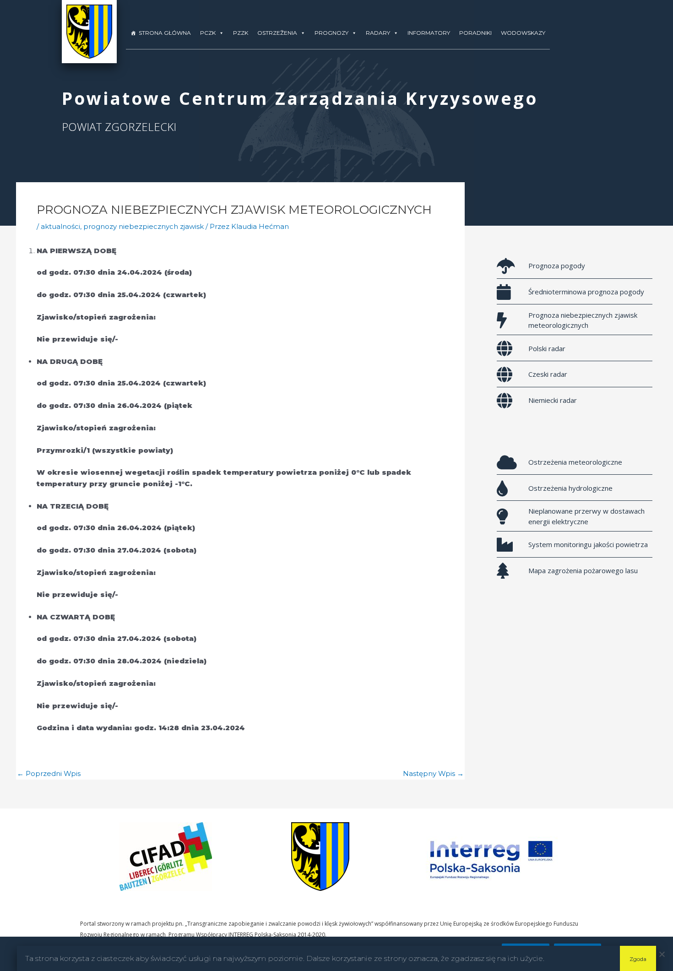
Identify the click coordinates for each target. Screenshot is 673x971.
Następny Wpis (433, 773)
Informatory (428, 32)
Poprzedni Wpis (49, 773)
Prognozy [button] (331, 32)
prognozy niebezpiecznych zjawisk (143, 226)
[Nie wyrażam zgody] (661, 954)
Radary (378, 32)
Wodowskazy (523, 32)
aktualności (60, 226)
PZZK (240, 32)
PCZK (208, 32)
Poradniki (475, 32)
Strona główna (165, 32)
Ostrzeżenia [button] (277, 32)
